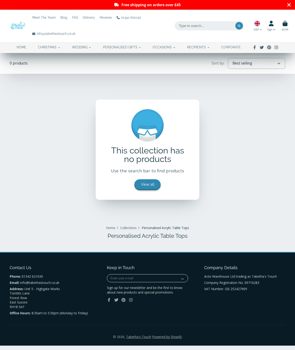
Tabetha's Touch (138, 337)
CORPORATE (231, 47)
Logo (18, 26)
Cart (285, 26)
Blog (63, 17)
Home (110, 228)
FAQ (75, 17)
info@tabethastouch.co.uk (56, 33)
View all (147, 184)
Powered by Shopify (167, 337)
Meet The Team (44, 17)
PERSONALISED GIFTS (120, 47)
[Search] (239, 26)
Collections (128, 228)
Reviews (106, 17)
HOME (21, 47)
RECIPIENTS (196, 47)
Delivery (89, 17)
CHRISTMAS (47, 47)
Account (271, 26)
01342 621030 (131, 17)
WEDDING (80, 47)
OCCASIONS (162, 47)
